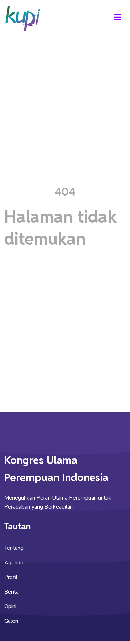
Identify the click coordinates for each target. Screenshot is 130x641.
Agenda (13, 562)
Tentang (14, 548)
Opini (10, 606)
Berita (11, 592)
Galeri (11, 621)
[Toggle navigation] (117, 18)
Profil (10, 577)
